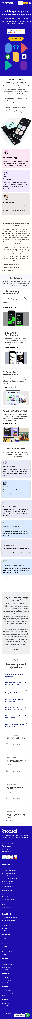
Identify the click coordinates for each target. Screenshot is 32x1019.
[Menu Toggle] (30, 3)
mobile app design (17, 639)
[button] (16, 674)
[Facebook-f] (12, 1016)
